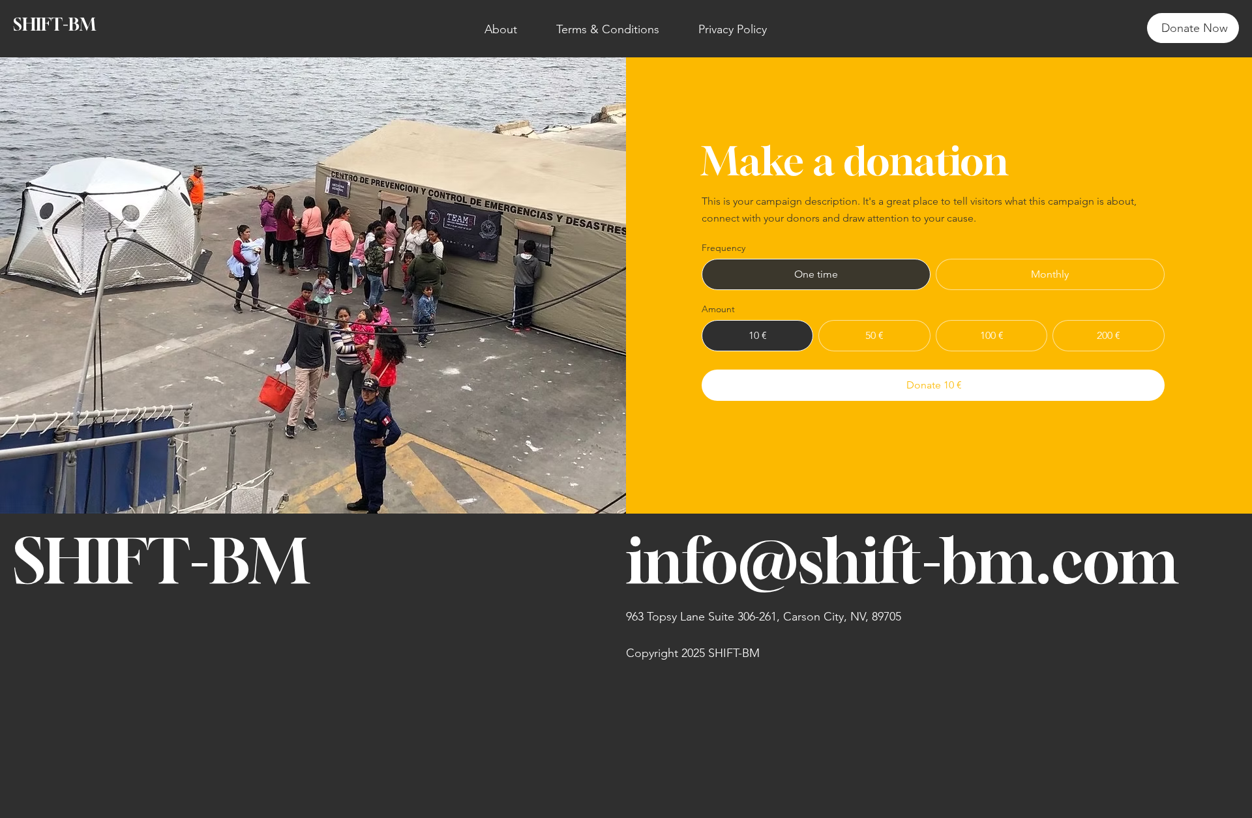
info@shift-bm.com (902, 560)
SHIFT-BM (54, 24)
